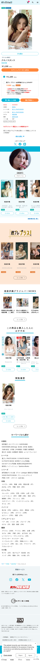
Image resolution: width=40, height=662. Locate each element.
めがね (7, 487)
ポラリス (14, 478)
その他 (25, 555)
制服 (18, 484)
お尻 (30, 493)
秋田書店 (5, 444)
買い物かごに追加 (10, 100)
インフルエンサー (10, 541)
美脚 (22, 496)
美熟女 (30, 510)
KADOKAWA (23, 444)
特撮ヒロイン (26, 541)
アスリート (30, 544)
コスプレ (7, 484)
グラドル (8, 531)
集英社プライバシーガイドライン (19, 637)
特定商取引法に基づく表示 (9, 640)
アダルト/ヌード (7, 546)
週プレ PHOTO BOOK (18, 109)
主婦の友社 (5, 449)
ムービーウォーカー (30, 452)
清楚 (19, 515)
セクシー (8, 515)
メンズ (7, 555)
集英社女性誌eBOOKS (24, 463)
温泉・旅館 (18, 524)
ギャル (6, 504)
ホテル (6, 524)
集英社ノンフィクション (10, 466)
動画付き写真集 (33, 472)
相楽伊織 (4, 63)
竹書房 (25, 449)
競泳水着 (28, 484)
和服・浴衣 (19, 487)
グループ (25, 522)
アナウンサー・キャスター (13, 538)
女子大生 (27, 533)
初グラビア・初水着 (22, 553)
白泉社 (9, 452)
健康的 (7, 498)
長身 (32, 496)
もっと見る (20, 277)
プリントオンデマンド (24, 475)
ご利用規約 (5, 637)
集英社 (14, 107)
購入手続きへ (29, 100)
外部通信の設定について (24, 640)
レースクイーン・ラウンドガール (15, 536)
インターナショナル (25, 501)
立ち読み (20, 53)
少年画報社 (18, 449)
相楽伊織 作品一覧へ (33, 218)
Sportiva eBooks (24, 466)
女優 (31, 531)
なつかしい (6, 121)
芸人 (19, 544)
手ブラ (7, 553)
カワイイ (22, 513)
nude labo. (21, 478)
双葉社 (21, 452)
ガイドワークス (13, 444)
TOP (2, 564)
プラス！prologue (21, 472)
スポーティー (8, 501)
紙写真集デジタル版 (8, 472)
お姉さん (18, 510)
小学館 (12, 449)
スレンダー (12, 121)
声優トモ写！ (6, 478)
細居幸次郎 (15, 116)
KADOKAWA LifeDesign (9, 447)
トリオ (15, 522)
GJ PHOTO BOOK (8, 461)
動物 (16, 555)
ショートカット (10, 496)
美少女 (7, 510)
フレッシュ (19, 498)
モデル (7, 533)
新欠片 (4, 452)
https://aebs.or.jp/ (5, 631)
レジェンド (8, 544)
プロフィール (20, 176)
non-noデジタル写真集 (9, 463)
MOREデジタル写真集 (22, 461)
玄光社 (20, 447)
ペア (6, 522)
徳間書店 (31, 449)
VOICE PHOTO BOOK (9, 475)
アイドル (20, 531)
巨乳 (21, 493)
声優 (17, 533)
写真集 (7, 564)
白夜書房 (15, 452)
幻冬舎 (25, 447)
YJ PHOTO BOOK (23, 458)
